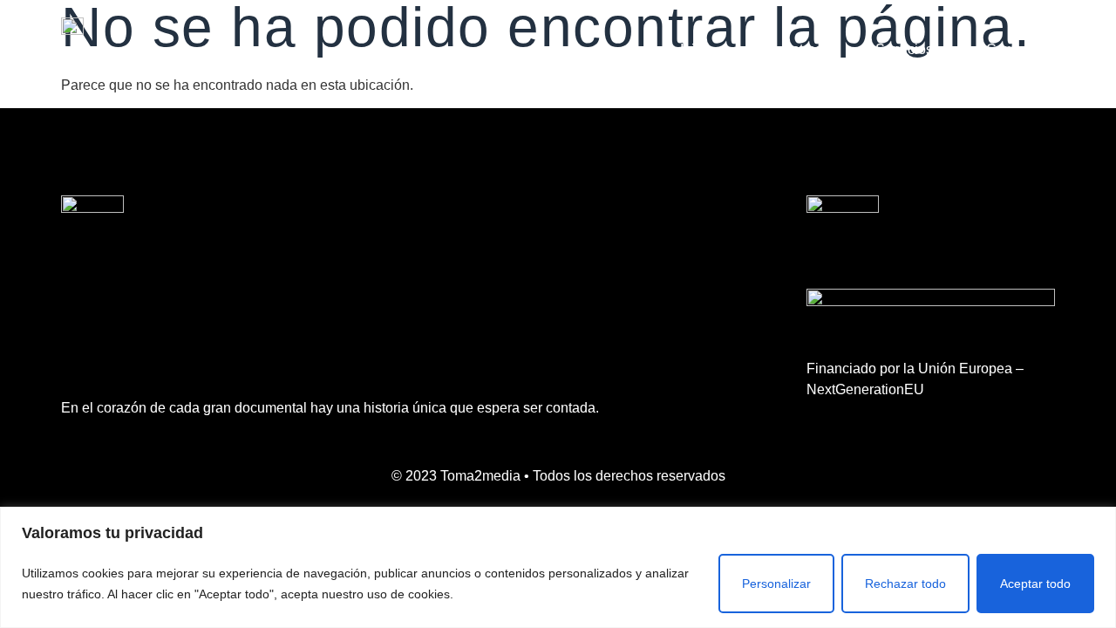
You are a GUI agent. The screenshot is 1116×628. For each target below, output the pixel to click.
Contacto (1014, 49)
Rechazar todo (905, 583)
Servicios (904, 49)
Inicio (696, 49)
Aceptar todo (1035, 583)
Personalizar (776, 583)
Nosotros (794, 49)
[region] (558, 567)
